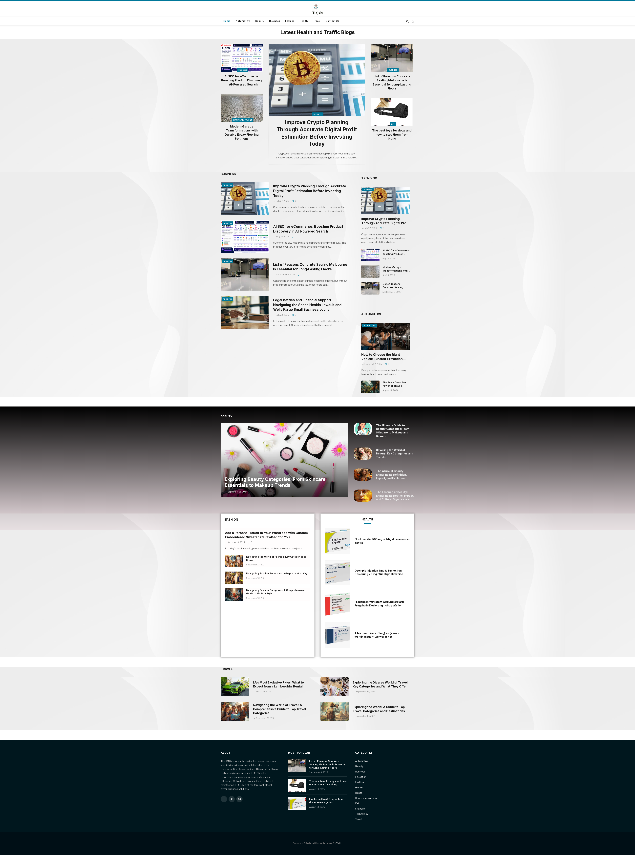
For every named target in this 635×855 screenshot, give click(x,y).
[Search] (407, 21)
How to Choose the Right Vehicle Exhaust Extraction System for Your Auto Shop (382, 357)
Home (226, 21)
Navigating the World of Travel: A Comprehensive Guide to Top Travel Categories (279, 709)
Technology (361, 813)
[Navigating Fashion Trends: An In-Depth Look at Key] (234, 578)
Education (360, 776)
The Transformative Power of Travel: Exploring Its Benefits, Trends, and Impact (395, 384)
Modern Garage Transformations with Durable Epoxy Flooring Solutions (242, 132)
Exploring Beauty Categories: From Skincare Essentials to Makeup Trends (275, 482)
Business (274, 21)
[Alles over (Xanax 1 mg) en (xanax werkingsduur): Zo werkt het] (337, 635)
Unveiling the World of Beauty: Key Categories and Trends (394, 453)
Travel (316, 21)
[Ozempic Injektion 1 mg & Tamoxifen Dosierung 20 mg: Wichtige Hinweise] (337, 572)
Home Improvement (242, 120)
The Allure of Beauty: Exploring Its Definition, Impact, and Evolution (391, 474)
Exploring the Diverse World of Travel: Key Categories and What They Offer (380, 684)
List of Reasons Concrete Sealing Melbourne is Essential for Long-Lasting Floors (392, 82)
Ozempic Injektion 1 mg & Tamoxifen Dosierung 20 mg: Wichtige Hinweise (379, 572)
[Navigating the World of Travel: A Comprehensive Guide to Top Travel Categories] (235, 711)
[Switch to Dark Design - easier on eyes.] (412, 21)
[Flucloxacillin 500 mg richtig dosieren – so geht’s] (337, 541)
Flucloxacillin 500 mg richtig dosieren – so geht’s (382, 540)
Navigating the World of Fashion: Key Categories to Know (276, 558)
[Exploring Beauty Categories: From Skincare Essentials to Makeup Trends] (284, 460)
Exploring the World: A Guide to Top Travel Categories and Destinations (379, 709)
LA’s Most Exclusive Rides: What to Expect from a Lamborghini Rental (278, 684)
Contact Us (332, 21)
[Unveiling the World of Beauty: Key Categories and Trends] (363, 454)
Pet (393, 124)
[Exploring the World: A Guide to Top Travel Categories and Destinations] (334, 711)
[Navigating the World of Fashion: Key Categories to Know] (234, 561)
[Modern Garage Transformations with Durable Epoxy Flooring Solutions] (242, 108)
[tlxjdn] (317, 9)
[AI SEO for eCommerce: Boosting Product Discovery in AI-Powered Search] (242, 58)
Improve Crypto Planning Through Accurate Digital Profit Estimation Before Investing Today (316, 133)
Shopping (360, 808)
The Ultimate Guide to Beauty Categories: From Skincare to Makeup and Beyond (392, 431)
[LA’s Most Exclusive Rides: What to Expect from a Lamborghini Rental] (235, 686)
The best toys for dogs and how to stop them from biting (392, 134)
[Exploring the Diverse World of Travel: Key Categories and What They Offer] (334, 686)
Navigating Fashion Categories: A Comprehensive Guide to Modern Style (275, 592)
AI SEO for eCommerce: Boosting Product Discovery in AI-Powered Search (241, 80)
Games (359, 787)
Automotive (243, 21)
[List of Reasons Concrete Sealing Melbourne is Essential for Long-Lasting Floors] (392, 58)
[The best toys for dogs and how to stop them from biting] (392, 112)
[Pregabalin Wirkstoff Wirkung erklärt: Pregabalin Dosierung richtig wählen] (337, 604)
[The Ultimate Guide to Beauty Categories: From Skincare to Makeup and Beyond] (363, 429)
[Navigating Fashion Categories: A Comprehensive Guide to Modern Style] (234, 594)
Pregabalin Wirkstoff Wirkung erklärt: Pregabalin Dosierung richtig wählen (379, 603)
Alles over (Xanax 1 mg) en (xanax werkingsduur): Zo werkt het (377, 635)
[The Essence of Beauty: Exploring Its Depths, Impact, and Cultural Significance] (363, 496)
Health (304, 21)
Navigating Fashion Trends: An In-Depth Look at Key (276, 573)
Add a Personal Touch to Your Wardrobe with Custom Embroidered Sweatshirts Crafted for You (266, 535)
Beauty (259, 21)
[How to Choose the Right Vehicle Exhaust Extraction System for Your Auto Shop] (385, 336)
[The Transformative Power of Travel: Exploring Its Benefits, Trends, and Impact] (370, 387)
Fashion (290, 21)
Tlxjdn (339, 843)
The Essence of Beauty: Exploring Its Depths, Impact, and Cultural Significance (395, 495)
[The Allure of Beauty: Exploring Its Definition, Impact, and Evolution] (363, 475)
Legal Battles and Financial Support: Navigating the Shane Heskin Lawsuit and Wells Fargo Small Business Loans (307, 305)
